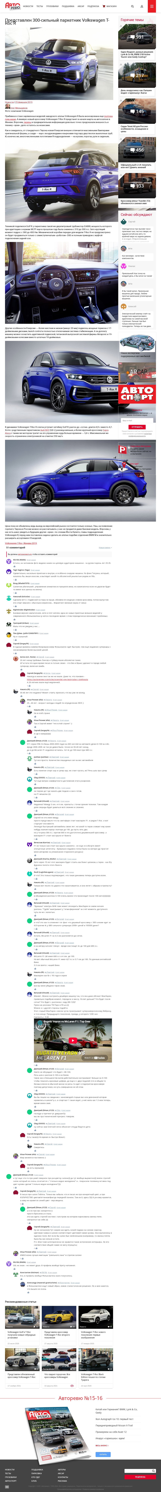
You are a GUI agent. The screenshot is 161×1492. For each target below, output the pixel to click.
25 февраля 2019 (23, 102)
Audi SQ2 (44, 430)
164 (37, 1327)
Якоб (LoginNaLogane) (43, 872)
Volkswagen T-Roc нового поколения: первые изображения (93, 1335)
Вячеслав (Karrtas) (42, 842)
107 (73, 1327)
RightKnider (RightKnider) (24, 610)
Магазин (112, 6)
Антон (47, 673)
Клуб (33, 1481)
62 (37, 1369)
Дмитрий (54, 757)
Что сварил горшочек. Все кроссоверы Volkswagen (57, 1375)
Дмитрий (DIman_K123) (37, 741)
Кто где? (35, 1477)
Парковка (36, 1473)
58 (111, 1327)
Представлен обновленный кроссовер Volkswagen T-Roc (21, 1375)
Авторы (62, 1469)
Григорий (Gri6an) (21, 623)
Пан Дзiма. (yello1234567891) (25, 633)
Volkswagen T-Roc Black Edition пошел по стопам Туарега (93, 1377)
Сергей (40, 657)
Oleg (57, 788)
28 (111, 1369)
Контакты (63, 1477)
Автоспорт (10, 1481)
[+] (14, 566)
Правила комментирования (93, 1489)
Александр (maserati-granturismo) (42, 1282)
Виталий (59, 814)
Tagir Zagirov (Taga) (21, 570)
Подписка (93, 6)
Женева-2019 (30, 543)
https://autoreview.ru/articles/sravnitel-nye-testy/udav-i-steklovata (57, 679)
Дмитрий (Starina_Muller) (45, 859)
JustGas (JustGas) (41, 757)
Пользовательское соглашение (69, 1489)
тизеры (27, 122)
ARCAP (81, 6)
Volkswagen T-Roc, (14, 543)
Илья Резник (51, 710)
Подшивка (68, 6)
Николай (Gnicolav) (21, 596)
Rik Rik (43, 1273)
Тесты (39, 6)
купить (103, 1454)
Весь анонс (101, 1445)
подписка (140, 1477)
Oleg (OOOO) (39, 777)
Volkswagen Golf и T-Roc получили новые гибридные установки (21, 1335)
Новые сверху (104, 548)
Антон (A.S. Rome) (28, 657)
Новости (28, 6)
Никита (48, 700)
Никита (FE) (25, 689)
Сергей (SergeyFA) (21, 643)
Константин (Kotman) (29, 1272)
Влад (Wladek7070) (21, 583)
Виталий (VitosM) (41, 801)
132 (73, 1369)
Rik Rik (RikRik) (19, 560)
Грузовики (52, 6)
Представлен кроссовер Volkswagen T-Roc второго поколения (57, 1335)
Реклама (62, 1481)
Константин (64, 1283)
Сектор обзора (48, 1369)
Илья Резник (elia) (35, 699)
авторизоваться (25, 554)
